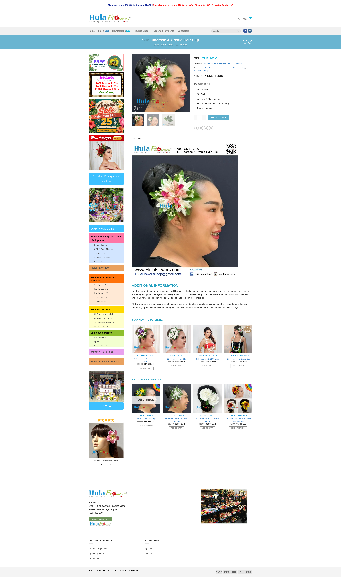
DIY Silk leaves (100, 301)
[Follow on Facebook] (245, 31)
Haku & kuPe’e (100, 337)
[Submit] (238, 31)
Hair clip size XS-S (101, 285)
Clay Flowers (101, 262)
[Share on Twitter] (201, 128)
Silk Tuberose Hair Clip (176, 359)
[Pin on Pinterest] (211, 128)
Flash (101, 31)
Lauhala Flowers (103, 257)
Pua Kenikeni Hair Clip (145, 419)
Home (92, 31)
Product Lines (141, 31)
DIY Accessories (100, 297)
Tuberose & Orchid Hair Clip (234, 68)
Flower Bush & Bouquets (105, 361)
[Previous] (92, 152)
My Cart (148, 548)
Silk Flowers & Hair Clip (103, 318)
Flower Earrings (100, 267)
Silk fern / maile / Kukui (103, 314)
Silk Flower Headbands (103, 327)
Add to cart (218, 118)
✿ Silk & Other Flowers (103, 249)
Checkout (149, 554)
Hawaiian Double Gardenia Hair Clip (207, 420)
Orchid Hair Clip (205, 68)
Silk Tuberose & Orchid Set (238, 359)
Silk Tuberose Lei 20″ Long (207, 359)
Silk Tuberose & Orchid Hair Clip (145, 360)
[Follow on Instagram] (250, 31)
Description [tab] (137, 138)
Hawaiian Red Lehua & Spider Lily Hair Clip (238, 420)
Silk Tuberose (217, 68)
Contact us (183, 31)
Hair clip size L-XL (101, 293)
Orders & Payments (164, 31)
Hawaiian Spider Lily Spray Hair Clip (176, 420)
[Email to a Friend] (206, 128)
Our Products (167, 45)
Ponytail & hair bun (101, 346)
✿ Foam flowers (100, 245)
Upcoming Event (96, 554)
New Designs (119, 31)
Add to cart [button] (146, 368)
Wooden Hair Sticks (102, 351)
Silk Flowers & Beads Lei (104, 322)
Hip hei (96, 342)
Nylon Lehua (100, 253)
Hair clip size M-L (101, 289)
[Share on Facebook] (196, 128)
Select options (146, 426)
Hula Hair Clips (181, 45)
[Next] (119, 152)
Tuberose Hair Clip (201, 71)
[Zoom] (135, 109)
